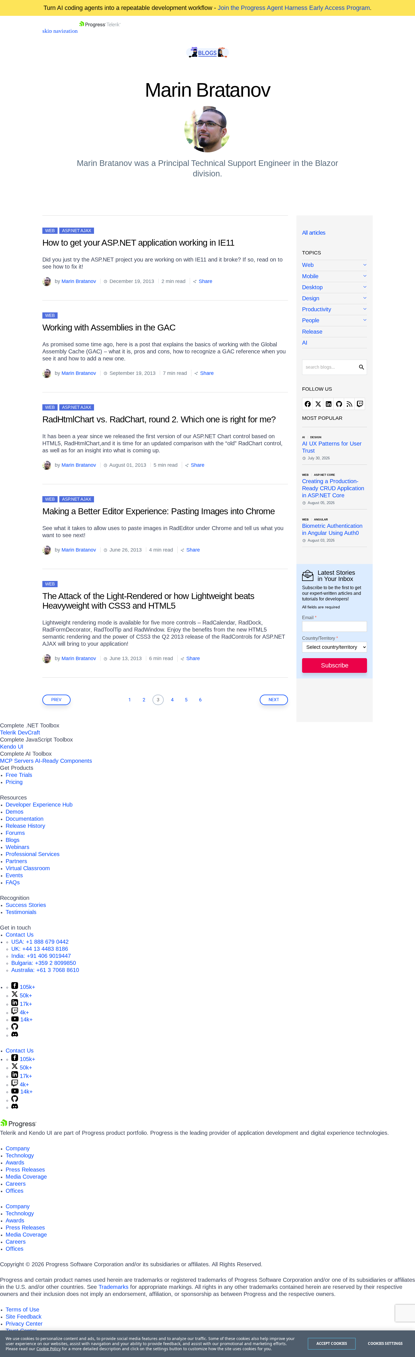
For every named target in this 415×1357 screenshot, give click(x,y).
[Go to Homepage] (100, 31)
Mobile (310, 276)
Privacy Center (24, 1324)
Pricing (14, 782)
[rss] (349, 404)
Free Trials (19, 775)
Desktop (312, 287)
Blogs (12, 840)
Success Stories (26, 905)
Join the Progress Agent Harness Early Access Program (294, 7)
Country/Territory (318, 638)
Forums (15, 833)
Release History (25, 826)
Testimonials (21, 912)
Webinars (17, 847)
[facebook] (307, 404)
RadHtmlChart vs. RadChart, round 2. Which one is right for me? (159, 419)
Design (310, 298)
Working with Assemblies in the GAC (108, 327)
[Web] (334, 265)
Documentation (24, 819)
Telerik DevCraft (20, 732)
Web (50, 230)
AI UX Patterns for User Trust (332, 447)
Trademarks (113, 1287)
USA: (40, 942)
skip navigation (60, 31)
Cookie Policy (48, 1348)
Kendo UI (11, 747)
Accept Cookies (331, 1343)
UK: (39, 949)
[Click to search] (362, 367)
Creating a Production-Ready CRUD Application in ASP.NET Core (333, 488)
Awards (15, 1162)
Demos (14, 812)
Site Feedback (24, 1316)
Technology (20, 1155)
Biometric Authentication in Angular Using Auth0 (332, 529)
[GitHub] (14, 1028)
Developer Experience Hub (39, 804)
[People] (334, 320)
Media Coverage (26, 1177)
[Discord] (14, 1035)
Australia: (45, 970)
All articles (314, 233)
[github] (338, 404)
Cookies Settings (385, 1343)
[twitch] (359, 404)
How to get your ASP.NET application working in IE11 (138, 243)
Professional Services (33, 854)
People (310, 320)
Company (18, 1148)
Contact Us (20, 935)
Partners (16, 861)
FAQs (13, 882)
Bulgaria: (43, 963)
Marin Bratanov (79, 281)
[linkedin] (328, 404)
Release (312, 332)
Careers (16, 1184)
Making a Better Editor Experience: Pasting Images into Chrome (158, 511)
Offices (14, 1191)
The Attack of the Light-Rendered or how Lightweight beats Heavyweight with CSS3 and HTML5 (148, 601)
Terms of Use (22, 1309)
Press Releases (25, 1169)
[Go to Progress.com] (18, 1126)
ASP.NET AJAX (76, 230)
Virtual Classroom (28, 868)
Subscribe (334, 665)
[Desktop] (334, 287)
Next (274, 699)
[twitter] (318, 404)
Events (14, 875)
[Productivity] (334, 309)
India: (41, 956)
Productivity (316, 309)
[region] (207, 1343)
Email (308, 617)
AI (304, 343)
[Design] (334, 298)
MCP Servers (17, 761)
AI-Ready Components (63, 761)
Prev (56, 699)
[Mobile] (334, 276)
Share (204, 281)
